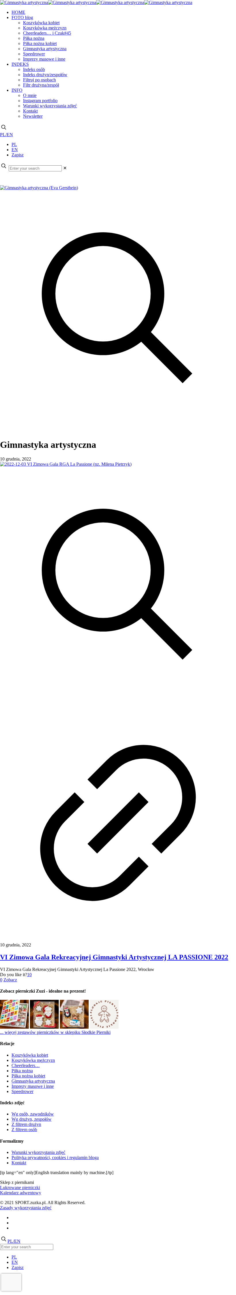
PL (14, 144)
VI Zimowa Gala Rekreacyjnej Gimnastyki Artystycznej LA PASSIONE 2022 (114, 957)
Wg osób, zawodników (33, 1113)
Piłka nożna (22, 1070)
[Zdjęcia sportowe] (96, 2)
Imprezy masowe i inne (33, 1086)
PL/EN (6, 134)
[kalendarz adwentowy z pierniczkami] (14, 1027)
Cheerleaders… (26, 1065)
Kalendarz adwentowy (20, 1192)
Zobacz (10, 979)
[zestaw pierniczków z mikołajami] (44, 1027)
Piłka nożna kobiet (28, 1075)
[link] (65, 168)
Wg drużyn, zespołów (32, 1119)
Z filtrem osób (24, 1129)
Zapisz (18, 154)
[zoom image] (118, 425)
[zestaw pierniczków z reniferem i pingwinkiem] (74, 1027)
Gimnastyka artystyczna (33, 1081)
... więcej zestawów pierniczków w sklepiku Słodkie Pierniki (55, 1032)
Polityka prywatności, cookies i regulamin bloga (55, 1157)
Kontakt (19, 1162)
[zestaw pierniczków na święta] (104, 1027)
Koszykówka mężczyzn (33, 1060)
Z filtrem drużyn (26, 1124)
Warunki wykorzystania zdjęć (38, 1152)
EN (15, 149)
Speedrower (22, 1091)
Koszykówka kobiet (30, 1055)
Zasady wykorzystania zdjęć (26, 1207)
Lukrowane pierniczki (20, 1187)
